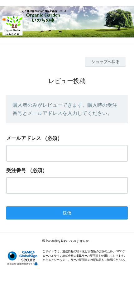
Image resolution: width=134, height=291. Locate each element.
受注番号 (16, 170)
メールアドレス (23, 138)
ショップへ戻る (105, 61)
